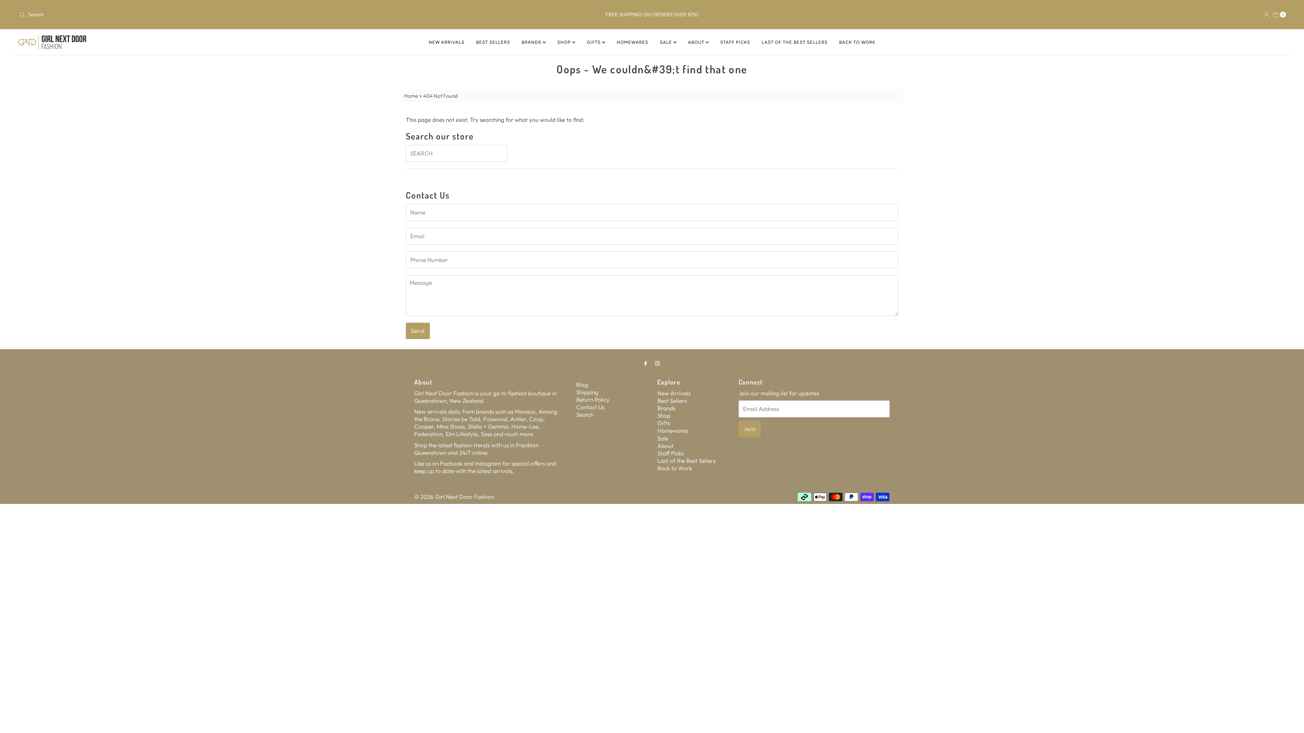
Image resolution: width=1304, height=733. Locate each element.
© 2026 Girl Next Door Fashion (454, 496)
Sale (666, 42)
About (697, 42)
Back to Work (857, 42)
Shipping (587, 392)
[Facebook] (645, 363)
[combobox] (226, 14)
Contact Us (590, 407)
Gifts (594, 42)
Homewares (632, 42)
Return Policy (593, 399)
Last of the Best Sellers (795, 42)
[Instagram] (657, 363)
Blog (582, 384)
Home (411, 96)
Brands (532, 42)
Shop (564, 42)
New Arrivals (447, 42)
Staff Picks (735, 42)
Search (585, 414)
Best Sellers (493, 42)
